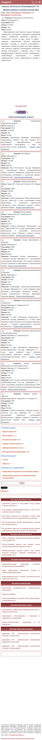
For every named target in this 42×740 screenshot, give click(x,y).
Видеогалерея (8, 432)
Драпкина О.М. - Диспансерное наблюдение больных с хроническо (21, 635)
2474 (22, 444)
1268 (18, 440)
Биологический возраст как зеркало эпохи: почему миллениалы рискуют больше (21, 545)
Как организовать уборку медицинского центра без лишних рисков (21, 523)
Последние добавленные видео (21, 559)
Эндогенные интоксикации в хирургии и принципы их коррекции (21, 617)
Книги (8, 13)
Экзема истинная (8, 594)
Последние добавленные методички (21, 629)
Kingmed (6, 2)
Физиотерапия (16, 13)
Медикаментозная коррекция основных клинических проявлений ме (21, 565)
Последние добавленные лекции (21, 605)
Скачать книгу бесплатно (23, 177)
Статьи (5, 460)
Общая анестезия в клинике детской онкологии (13, 738)
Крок (33, 738)
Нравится (4, 491)
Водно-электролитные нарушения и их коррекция (21, 623)
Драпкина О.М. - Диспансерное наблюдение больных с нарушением (21, 647)
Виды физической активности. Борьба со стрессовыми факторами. (21, 571)
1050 (27, 452)
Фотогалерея (7, 436)
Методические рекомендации (14, 452)
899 (15, 431)
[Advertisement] (21, 83)
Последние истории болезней (21, 583)
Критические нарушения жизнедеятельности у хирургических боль (21, 611)
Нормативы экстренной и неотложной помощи (20, 471)
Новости (5, 464)
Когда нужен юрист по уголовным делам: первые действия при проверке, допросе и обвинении (21, 529)
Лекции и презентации (11, 444)
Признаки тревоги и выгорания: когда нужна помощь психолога (21, 504)
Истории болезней (9, 440)
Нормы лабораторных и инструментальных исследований (19, 477)
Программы (28, 738)
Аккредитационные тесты (12, 448)
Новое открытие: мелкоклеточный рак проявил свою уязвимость (21, 539)
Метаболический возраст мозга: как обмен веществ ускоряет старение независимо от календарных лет (21, 553)
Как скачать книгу (21, 106)
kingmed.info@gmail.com (17, 735)
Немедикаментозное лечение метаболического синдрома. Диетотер (21, 578)
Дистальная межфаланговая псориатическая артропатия (21, 589)
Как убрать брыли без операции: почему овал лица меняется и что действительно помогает (21, 517)
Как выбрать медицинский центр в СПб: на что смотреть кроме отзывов (21, 511)
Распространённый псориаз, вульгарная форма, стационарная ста (21, 599)
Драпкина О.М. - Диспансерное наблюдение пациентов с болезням (21, 641)
